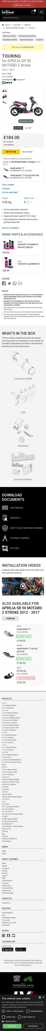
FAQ (3, 915)
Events (4, 866)
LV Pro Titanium (8, 775)
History (4, 871)
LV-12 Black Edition (9, 747)
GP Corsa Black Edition (10, 807)
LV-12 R (5, 752)
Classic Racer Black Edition (12, 797)
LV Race (5, 787)
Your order (6, 920)
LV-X (4, 802)
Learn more (6, 946)
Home (7, 25)
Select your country (22, 5)
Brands (4, 873)
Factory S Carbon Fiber (10, 782)
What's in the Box (9, 36)
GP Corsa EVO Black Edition (12, 814)
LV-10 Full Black (8, 738)
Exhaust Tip (6, 829)
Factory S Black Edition (10, 779)
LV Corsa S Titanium (9, 723)
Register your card (9, 923)
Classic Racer (7, 794)
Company (5, 868)
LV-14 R (5, 710)
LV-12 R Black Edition (10, 755)
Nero (4, 765)
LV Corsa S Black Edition (11, 718)
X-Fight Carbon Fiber (10, 821)
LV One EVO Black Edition (11, 760)
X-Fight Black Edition (10, 819)
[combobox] (40, 997)
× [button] (43, 997)
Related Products (26, 40)
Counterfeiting (7, 888)
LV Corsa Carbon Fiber (10, 728)
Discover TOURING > (11, 228)
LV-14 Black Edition (9, 705)
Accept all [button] (12, 1026)
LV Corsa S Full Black (10, 720)
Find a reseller (8, 185)
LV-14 (4, 703)
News (4, 863)
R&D (3, 878)
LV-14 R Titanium (8, 715)
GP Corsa (5, 804)
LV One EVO (6, 757)
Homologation (7, 913)
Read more (22, 1007)
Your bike (16, 25)
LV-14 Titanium (7, 708)
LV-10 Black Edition (9, 735)
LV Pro (4, 767)
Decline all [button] (33, 1026)
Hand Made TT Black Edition (12, 826)
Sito (3, 834)
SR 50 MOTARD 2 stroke (15, 28)
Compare (39, 40)
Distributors (6, 886)
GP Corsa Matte (8, 809)
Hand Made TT (7, 824)
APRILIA (27, 25)
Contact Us (6, 903)
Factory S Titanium (9, 784)
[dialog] (23, 1012)
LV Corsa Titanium (9, 730)
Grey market (6, 890)
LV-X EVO (5, 799)
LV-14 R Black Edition (10, 713)
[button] (23, 1021)
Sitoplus (5, 836)
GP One (5, 792)
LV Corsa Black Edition (10, 725)
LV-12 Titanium (7, 750)
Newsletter (6, 925)
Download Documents (27, 36)
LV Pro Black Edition (9, 770)
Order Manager (7, 893)
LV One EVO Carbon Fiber (11, 762)
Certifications (7, 881)
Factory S (5, 777)
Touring (5, 831)
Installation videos (9, 918)
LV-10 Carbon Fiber (9, 740)
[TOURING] (4, 90)
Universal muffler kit (9, 839)
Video (4, 851)
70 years (5, 883)
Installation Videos (10, 40)
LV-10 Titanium (7, 742)
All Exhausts (6, 841)
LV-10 (4, 733)
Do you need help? (10, 192)
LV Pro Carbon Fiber (9, 772)
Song (4, 853)
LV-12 (4, 745)
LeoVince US (28, 47)
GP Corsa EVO (7, 812)
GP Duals (5, 789)
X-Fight (4, 816)
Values (4, 876)
